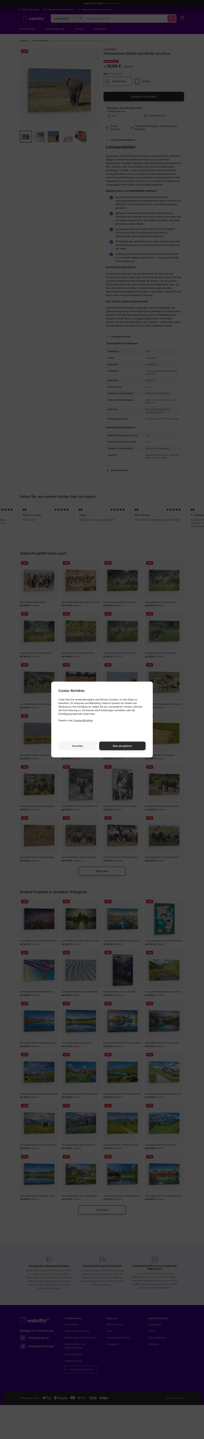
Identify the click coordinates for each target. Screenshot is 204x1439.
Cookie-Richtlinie (83, 720)
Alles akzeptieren (122, 745)
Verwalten (77, 745)
